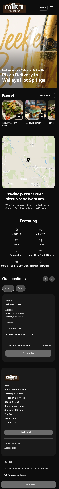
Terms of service (12, 443)
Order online (28, 353)
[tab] (8, 288)
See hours (46, 345)
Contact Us (10, 422)
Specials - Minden (13, 410)
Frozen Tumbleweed (14, 397)
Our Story (9, 414)
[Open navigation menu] (51, 7)
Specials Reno (11, 402)
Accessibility (10, 448)
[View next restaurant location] (52, 279)
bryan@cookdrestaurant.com (19, 335)
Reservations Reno (14, 406)
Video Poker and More (15, 389)
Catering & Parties (13, 393)
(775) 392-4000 (13, 329)
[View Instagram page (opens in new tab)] (10, 462)
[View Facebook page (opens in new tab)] (6, 462)
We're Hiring (10, 418)
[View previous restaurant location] (45, 279)
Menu (43, 7)
